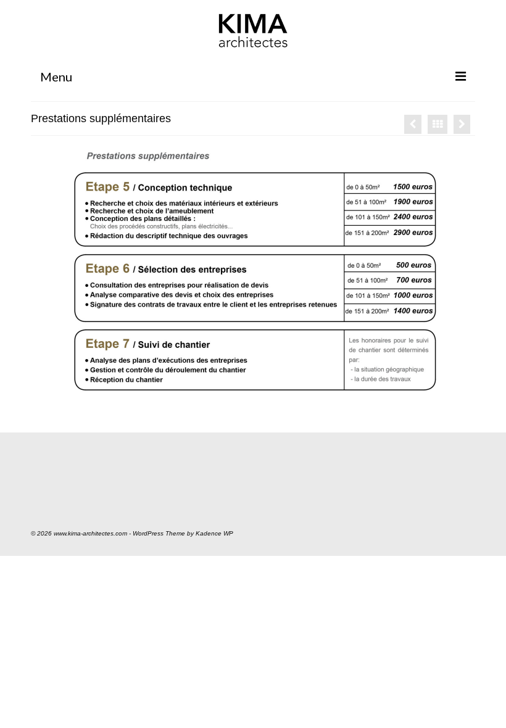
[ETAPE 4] (412, 124)
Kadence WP (214, 533)
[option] (253, 271)
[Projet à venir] (462, 124)
